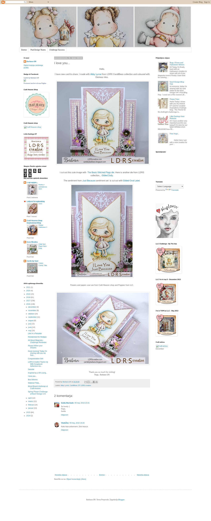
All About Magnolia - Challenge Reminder (37, 341)
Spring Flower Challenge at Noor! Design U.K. (38, 393)
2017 (28, 301)
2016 (28, 304)
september (32, 317)
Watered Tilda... (34, 383)
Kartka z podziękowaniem (43, 187)
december (32, 307)
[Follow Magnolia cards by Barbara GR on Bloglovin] (167, 237)
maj (30, 331)
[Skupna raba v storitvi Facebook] (93, 382)
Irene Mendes (32, 242)
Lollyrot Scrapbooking (36, 201)
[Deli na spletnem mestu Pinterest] (96, 382)
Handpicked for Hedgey (37, 337)
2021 (28, 287)
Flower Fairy (174, 99)
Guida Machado (67, 403)
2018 (28, 297)
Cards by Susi (32, 261)
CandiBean (73, 385)
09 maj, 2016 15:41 (82, 403)
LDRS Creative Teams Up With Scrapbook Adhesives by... (38, 364)
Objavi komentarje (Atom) (76, 479)
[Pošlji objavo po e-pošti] (85, 382)
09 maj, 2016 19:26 (77, 423)
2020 (28, 291)
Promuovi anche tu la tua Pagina (35, 83)
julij (29, 324)
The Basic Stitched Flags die (100, 172)
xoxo (40, 203)
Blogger (121, 500)
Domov (24, 50)
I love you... (32, 376)
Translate (175, 190)
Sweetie (31, 369)
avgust (31, 321)
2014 (28, 416)
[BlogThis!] (88, 382)
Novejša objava (61, 475)
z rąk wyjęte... (32, 182)
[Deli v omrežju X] (91, 382)
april (30, 398)
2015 (28, 412)
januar (31, 408)
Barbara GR (31, 62)
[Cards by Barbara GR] (25, 81)
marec (31, 401)
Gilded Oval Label (131, 180)
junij (30, 327)
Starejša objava (143, 475)
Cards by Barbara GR (31, 78)
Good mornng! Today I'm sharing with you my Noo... (37, 353)
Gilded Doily (107, 175)
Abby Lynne (95, 73)
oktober (31, 314)
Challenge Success (57, 50)
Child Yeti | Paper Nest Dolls (43, 246)
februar (31, 405)
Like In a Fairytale (35, 333)
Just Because (88, 180)
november (32, 310)
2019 (28, 294)
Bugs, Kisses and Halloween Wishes (177, 64)
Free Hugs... (174, 134)
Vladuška (65, 423)
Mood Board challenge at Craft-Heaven (38, 387)
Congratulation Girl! (35, 359)
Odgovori (64, 415)
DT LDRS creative (84, 385)
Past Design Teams (38, 50)
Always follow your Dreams (35, 347)
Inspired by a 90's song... (37, 373)
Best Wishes (33, 380)
